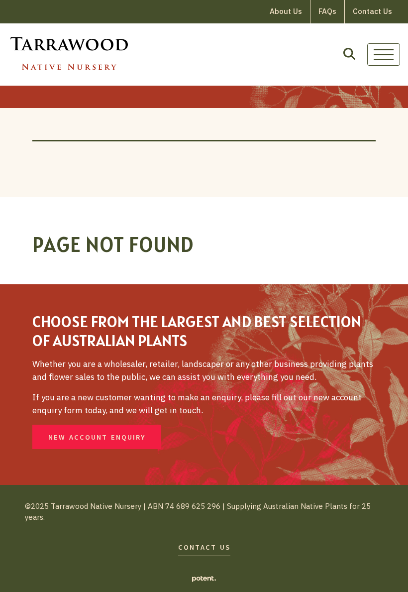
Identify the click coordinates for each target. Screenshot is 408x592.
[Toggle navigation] (383, 54)
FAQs (327, 11)
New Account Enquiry (96, 437)
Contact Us (372, 11)
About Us (286, 11)
